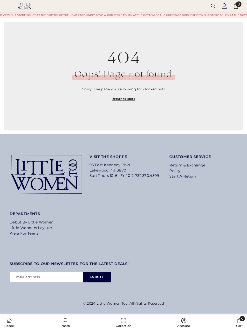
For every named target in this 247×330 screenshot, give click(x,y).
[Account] (224, 6)
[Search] (213, 6)
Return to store (123, 98)
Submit (96, 277)
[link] (64, 322)
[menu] (9, 6)
